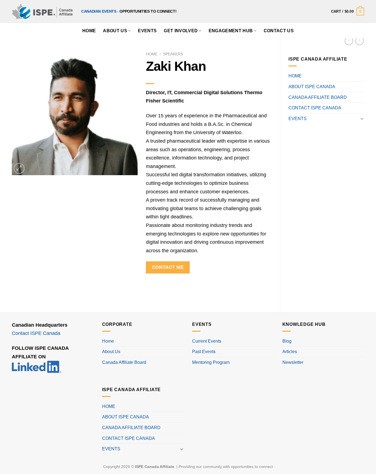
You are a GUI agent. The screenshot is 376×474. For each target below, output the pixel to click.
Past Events (204, 351)
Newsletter (292, 362)
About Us (115, 30)
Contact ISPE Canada (36, 333)
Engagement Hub (231, 30)
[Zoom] (19, 168)
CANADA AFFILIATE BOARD (317, 97)
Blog (286, 341)
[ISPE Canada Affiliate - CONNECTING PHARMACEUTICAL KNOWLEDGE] (42, 11)
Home (151, 54)
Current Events (206, 341)
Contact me (168, 267)
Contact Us (279, 30)
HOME (89, 30)
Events (147, 30)
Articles (289, 351)
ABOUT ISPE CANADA (311, 86)
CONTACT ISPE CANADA (314, 107)
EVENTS (297, 118)
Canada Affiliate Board (124, 362)
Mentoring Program (211, 362)
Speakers (173, 54)
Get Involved (181, 30)
